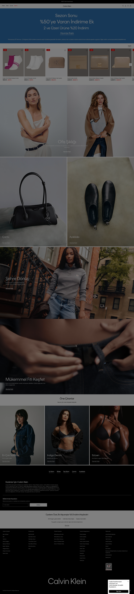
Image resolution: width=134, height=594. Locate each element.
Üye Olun (118, 591)
